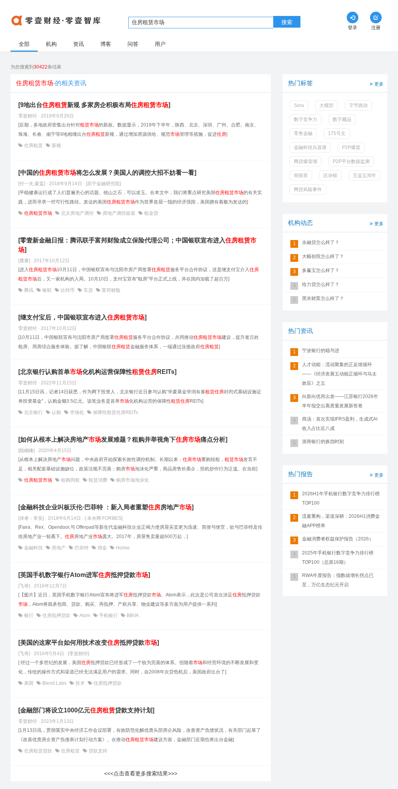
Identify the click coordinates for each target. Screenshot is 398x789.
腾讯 (29, 290)
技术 (80, 683)
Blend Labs (54, 683)
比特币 (67, 290)
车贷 (88, 290)
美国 (29, 683)
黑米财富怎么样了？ (323, 298)
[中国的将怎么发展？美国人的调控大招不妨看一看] (107, 172)
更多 (379, 84)
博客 (105, 44)
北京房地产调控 (77, 213)
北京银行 (33, 412)
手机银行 (108, 615)
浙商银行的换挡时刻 (323, 441)
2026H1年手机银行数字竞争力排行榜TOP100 (341, 498)
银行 (29, 615)
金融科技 (33, 548)
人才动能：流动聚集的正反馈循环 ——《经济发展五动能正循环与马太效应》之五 (339, 374)
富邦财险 (110, 290)
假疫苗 (301, 175)
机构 (51, 44)
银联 (47, 290)
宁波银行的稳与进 (320, 350)
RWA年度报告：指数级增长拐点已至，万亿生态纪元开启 (338, 580)
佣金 (102, 548)
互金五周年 (364, 175)
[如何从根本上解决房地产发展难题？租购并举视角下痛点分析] (122, 439)
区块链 (330, 175)
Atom (84, 615)
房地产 (59, 548)
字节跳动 (358, 105)
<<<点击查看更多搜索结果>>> (140, 773)
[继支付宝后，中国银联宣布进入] (82, 317)
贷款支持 (97, 751)
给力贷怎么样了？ (320, 284)
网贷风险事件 (308, 189)
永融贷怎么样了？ (320, 242)
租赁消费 (97, 480)
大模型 (326, 105)
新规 (56, 145)
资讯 (78, 44)
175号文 (337, 133)
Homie (122, 548)
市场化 (77, 412)
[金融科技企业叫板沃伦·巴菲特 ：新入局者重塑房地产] (106, 507)
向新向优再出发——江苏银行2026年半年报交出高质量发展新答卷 (340, 401)
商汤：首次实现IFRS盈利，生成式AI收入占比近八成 (339, 423)
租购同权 (70, 480)
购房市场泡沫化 (132, 480)
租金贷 (150, 213)
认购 (56, 412)
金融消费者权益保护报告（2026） (338, 539)
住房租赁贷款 (38, 751)
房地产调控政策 (118, 213)
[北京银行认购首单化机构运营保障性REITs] (97, 371)
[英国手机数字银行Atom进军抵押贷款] (84, 575)
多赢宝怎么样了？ (320, 270)
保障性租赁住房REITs (115, 412)
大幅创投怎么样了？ (323, 256)
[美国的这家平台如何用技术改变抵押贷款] (88, 642)
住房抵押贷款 (56, 615)
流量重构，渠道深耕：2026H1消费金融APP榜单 (341, 521)
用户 (160, 44)
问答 (132, 44)
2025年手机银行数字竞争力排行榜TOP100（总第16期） (338, 557)
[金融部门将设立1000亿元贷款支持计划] (86, 710)
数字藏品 (342, 119)
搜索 (286, 22)
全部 (24, 44)
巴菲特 (81, 548)
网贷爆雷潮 (305, 161)
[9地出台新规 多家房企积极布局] (94, 105)
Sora (299, 105)
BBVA (132, 615)
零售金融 (303, 133)
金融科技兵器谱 (310, 147)
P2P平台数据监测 (351, 161)
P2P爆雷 (351, 147)
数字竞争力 (305, 119)
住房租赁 (33, 145)
